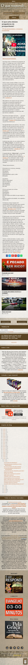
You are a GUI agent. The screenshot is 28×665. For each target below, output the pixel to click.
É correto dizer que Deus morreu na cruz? (14, 483)
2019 (4, 437)
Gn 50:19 (7, 97)
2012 (4, 448)
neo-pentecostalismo (10, 29)
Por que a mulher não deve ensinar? (12, 466)
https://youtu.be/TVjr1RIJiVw (9, 58)
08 (5, 486)
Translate (11, 331)
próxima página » (22, 322)
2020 (4, 436)
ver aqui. (15, 400)
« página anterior (6, 322)
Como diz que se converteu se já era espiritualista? (12, 464)
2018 (4, 439)
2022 (4, 433)
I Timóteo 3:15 (12, 120)
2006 (4, 456)
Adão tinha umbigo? (9, 475)
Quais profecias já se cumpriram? (12, 478)
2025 (4, 429)
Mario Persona (21, 503)
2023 (4, 432)
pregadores (19, 29)
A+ (25, 661)
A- (25, 662)
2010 (4, 451)
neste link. (20, 369)
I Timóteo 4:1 (17, 148)
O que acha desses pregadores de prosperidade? (12, 468)
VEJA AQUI (14, 342)
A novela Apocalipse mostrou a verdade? (11, 292)
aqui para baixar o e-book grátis (11, 392)
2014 (4, 445)
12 (5, 459)
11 (4, 461)
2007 (4, 455)
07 (5, 488)
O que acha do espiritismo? (10, 462)
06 (5, 489)
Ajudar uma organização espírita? (12, 473)
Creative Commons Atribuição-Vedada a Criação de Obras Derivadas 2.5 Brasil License (14, 506)
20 (10, 97)
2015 (4, 443)
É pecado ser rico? (7, 273)
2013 (4, 446)
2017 (4, 440)
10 (5, 485)
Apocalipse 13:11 (12, 208)
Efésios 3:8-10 (16, 252)
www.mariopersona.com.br (16, 520)
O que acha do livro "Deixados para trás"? (14, 470)
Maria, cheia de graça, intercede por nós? (14, 479)
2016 (4, 442)
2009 (4, 452)
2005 (4, 458)
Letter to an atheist (8, 472)
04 (5, 492)
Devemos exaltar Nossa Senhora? (12, 480)
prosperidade (5, 30)
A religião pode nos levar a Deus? (12, 476)
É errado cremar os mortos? (10, 482)
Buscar (14, 17)
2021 (4, 435)
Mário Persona (17, 655)
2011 (4, 449)
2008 (4, 453)
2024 (4, 430)
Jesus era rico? (6, 311)
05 (5, 491)
